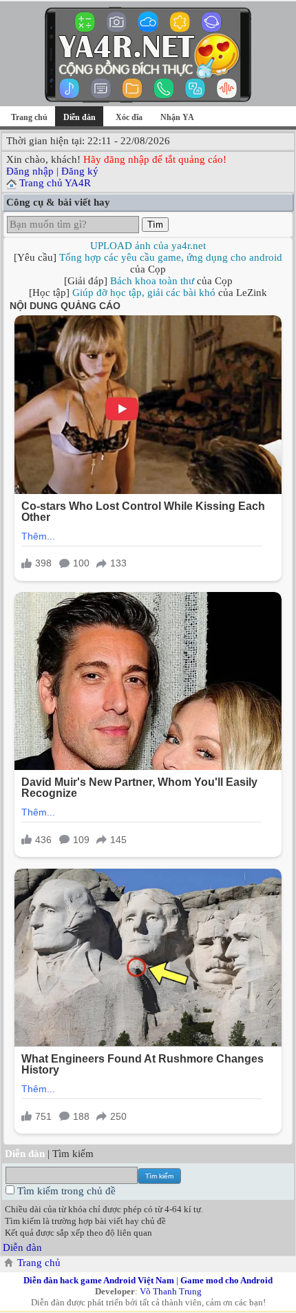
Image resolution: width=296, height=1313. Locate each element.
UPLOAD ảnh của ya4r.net (148, 245)
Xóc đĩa (129, 117)
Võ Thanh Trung (171, 1291)
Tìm (155, 224)
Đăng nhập (30, 171)
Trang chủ (29, 117)
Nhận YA (177, 117)
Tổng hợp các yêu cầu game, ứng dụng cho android (170, 257)
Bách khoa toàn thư (152, 280)
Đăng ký (79, 171)
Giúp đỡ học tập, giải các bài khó (143, 292)
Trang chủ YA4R (55, 182)
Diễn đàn (22, 1247)
